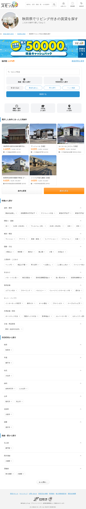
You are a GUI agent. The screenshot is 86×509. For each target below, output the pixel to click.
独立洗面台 (26, 277)
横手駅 (7, 448)
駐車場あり (46, 316)
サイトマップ (23, 493)
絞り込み (15, 88)
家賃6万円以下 (64, 213)
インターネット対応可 (13, 303)
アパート (22, 239)
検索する (43, 94)
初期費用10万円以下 (28, 213)
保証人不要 (21, 265)
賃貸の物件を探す (8, 34)
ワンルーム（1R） (37, 226)
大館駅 (20, 474)
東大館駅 (8, 474)
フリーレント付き (47, 213)
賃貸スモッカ (14, 493)
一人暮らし (47, 265)
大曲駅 (7, 461)
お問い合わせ (33, 493)
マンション (9, 239)
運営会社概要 (72, 493)
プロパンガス (57, 303)
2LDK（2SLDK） (56, 226)
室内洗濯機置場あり (43, 277)
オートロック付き (11, 316)
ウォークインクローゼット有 (59, 290)
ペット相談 (71, 88)
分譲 (76, 239)
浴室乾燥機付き (76, 277)
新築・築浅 (35, 239)
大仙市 (7, 376)
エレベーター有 (61, 316)
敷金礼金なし (33, 88)
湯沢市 (7, 427)
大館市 (7, 414)
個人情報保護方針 (61, 493)
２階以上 (8, 252)
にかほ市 (22, 388)
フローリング (25, 290)
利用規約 (51, 493)
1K (6, 226)
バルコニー (40, 290)
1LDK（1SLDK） (19, 226)
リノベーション (50, 239)
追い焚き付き (60, 277)
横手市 (7, 363)
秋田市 (7, 350)
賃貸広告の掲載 (43, 493)
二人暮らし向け (62, 265)
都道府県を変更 (78, 61)
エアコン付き (10, 290)
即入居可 (52, 88)
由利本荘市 (9, 388)
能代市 (7, 401)
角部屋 (20, 252)
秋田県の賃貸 (21, 34)
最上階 (41, 252)
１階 (50, 252)
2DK (77, 226)
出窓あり (61, 252)
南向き (30, 252)
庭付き (78, 290)
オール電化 (43, 303)
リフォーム (65, 239)
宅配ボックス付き (30, 316)
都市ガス (30, 303)
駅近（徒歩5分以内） (12, 329)
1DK (68, 226)
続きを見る (64, 191)
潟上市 (18, 401)
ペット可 (8, 265)
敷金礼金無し (10, 213)
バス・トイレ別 (10, 277)
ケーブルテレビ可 (74, 303)
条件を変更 (22, 191)
